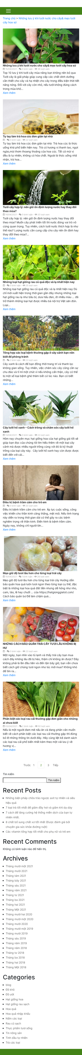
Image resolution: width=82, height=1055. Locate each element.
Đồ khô (10, 989)
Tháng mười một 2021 (19, 866)
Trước (26, 765)
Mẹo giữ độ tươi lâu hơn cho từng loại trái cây (32, 573)
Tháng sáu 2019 (16, 938)
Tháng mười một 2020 (19, 919)
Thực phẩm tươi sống (19, 1028)
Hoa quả (11, 1008)
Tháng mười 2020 (17, 923)
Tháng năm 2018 (16, 948)
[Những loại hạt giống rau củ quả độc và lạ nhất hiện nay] (41, 263)
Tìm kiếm (8, 774)
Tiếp (55, 765)
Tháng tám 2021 (16, 875)
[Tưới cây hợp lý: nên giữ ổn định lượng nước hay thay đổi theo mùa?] (41, 194)
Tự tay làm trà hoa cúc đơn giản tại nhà (28, 136)
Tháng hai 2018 (15, 962)
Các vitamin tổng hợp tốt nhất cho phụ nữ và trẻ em (38, 831)
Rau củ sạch (13, 1023)
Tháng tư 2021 (15, 895)
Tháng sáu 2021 (16, 885)
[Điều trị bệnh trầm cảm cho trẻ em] (41, 490)
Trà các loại (13, 1042)
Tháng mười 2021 (16, 871)
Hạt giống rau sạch (17, 1004)
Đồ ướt (10, 994)
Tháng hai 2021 (15, 904)
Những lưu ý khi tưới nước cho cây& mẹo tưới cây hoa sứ (39, 65)
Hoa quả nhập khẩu (18, 1013)
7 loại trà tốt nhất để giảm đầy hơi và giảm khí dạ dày (39, 807)
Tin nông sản (14, 1033)
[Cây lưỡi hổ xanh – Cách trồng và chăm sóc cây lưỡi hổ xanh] (41, 419)
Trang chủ (9, 18)
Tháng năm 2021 (16, 890)
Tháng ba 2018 (15, 957)
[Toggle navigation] (8, 11)
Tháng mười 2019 (17, 933)
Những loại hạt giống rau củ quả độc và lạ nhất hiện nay (39, 282)
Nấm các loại (14, 1018)
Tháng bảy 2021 (16, 880)
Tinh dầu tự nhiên (16, 1037)
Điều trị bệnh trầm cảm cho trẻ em (25, 502)
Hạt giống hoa (14, 999)
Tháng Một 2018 (16, 967)
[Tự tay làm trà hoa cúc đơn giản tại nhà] (41, 123)
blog (8, 984)
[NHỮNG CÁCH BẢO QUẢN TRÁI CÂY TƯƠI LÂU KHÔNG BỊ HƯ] (41, 635)
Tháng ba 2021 (15, 899)
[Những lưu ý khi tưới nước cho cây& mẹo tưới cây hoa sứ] (41, 53)
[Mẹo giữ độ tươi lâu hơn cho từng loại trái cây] (41, 563)
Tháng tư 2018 (15, 952)
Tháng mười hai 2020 (19, 914)
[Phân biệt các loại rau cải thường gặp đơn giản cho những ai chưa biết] (41, 705)
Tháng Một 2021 (16, 909)
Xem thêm (9, 92)
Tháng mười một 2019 (19, 928)
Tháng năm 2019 (16, 943)
